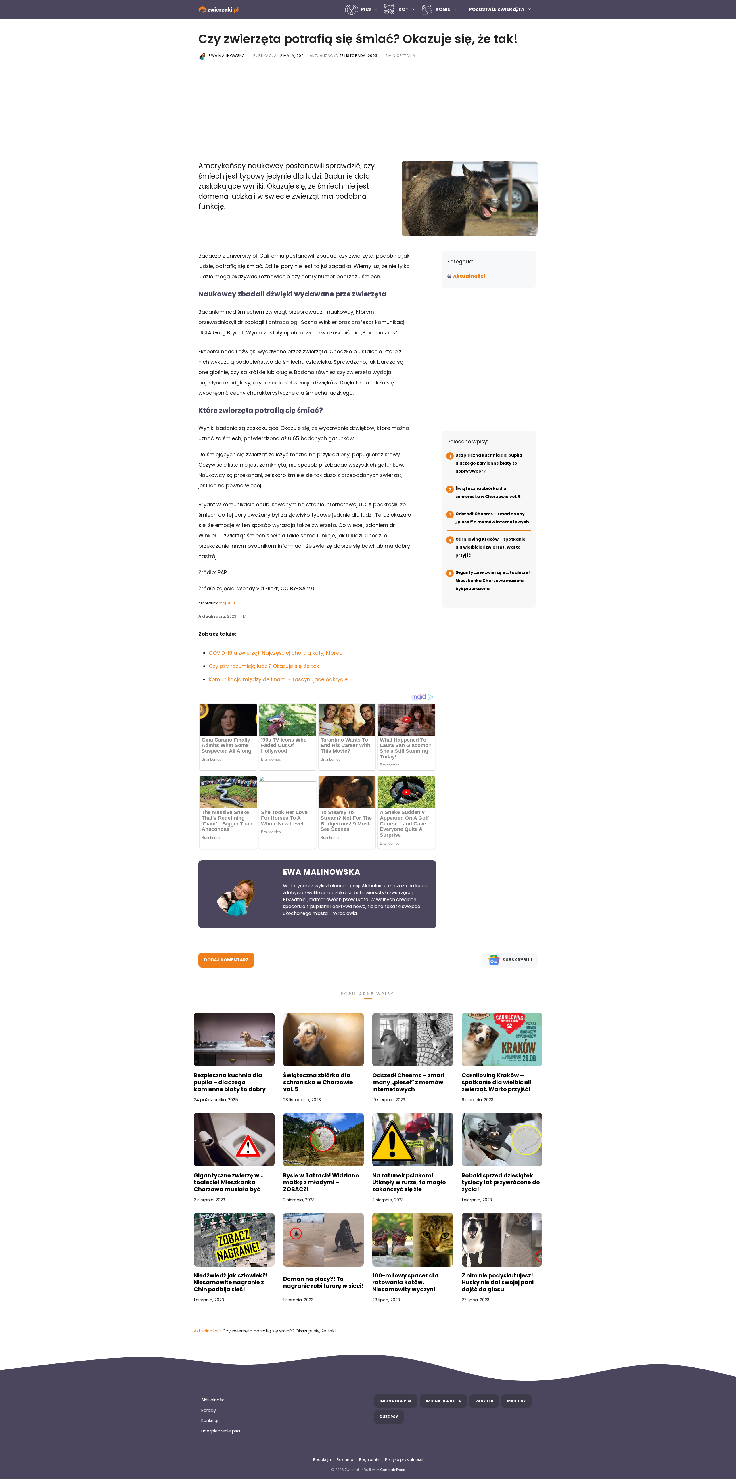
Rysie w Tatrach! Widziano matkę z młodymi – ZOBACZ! (321, 1182)
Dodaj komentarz (226, 960)
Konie (443, 9)
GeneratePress (392, 1469)
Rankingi (209, 1421)
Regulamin (369, 1459)
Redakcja (322, 1459)
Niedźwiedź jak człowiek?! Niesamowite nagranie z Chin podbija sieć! (231, 1282)
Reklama (345, 1459)
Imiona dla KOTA (443, 1401)
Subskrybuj (517, 960)
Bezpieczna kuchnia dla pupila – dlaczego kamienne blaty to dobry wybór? (490, 463)
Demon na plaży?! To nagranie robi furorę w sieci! (323, 1283)
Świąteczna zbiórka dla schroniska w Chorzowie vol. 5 (318, 1082)
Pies (366, 9)
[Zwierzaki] (218, 9)
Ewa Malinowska (227, 55)
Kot (403, 9)
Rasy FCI (484, 1401)
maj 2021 (227, 603)
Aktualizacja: (343, 55)
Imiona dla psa (395, 1401)
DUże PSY (388, 1416)
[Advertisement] (368, 112)
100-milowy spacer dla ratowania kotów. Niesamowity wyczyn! (405, 1282)
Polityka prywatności (404, 1459)
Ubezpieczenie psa (220, 1431)
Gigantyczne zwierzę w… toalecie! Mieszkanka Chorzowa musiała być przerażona (492, 580)
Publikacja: (279, 55)
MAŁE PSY (516, 1401)
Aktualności (469, 276)
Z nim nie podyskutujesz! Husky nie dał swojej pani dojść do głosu (498, 1282)
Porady (208, 1410)
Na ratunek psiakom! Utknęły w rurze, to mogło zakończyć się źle (409, 1182)
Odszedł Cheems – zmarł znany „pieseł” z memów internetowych (408, 1082)
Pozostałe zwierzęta (496, 9)
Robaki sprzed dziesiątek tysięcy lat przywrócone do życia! (501, 1182)
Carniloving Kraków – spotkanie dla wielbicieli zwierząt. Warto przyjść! (490, 547)
